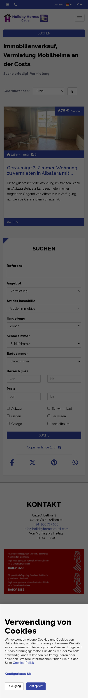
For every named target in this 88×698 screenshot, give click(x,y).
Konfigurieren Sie (18, 673)
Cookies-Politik (23, 662)
